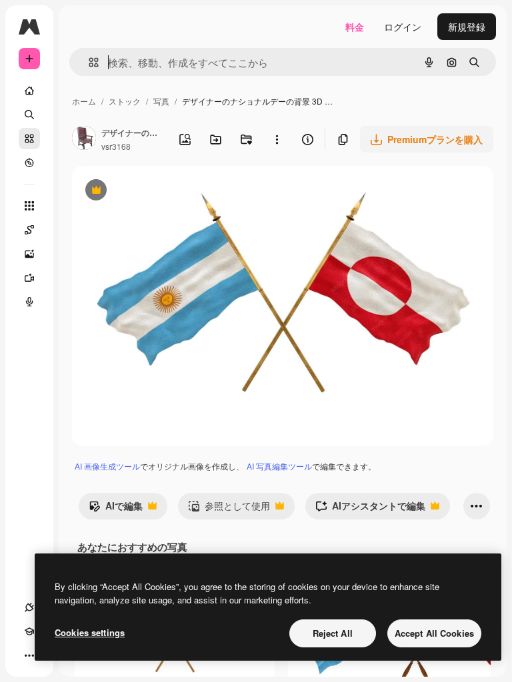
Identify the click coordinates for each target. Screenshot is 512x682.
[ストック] (29, 138)
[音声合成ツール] (29, 301)
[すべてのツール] (29, 205)
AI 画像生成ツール (107, 466)
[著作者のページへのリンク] (84, 139)
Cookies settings (90, 632)
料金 (354, 26)
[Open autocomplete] (88, 62)
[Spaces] (29, 229)
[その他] (29, 655)
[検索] (29, 114)
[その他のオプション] (276, 139)
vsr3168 (116, 146)
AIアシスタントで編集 (370, 509)
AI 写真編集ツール (279, 466)
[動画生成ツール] (29, 277)
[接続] (29, 607)
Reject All (333, 633)
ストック (125, 101)
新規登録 (466, 26)
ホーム (84, 101)
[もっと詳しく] (29, 162)
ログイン (402, 26)
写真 (161, 101)
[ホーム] (29, 90)
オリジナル (164, 191)
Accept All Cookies (434, 633)
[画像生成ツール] (29, 253)
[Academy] (29, 631)
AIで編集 (116, 509)
